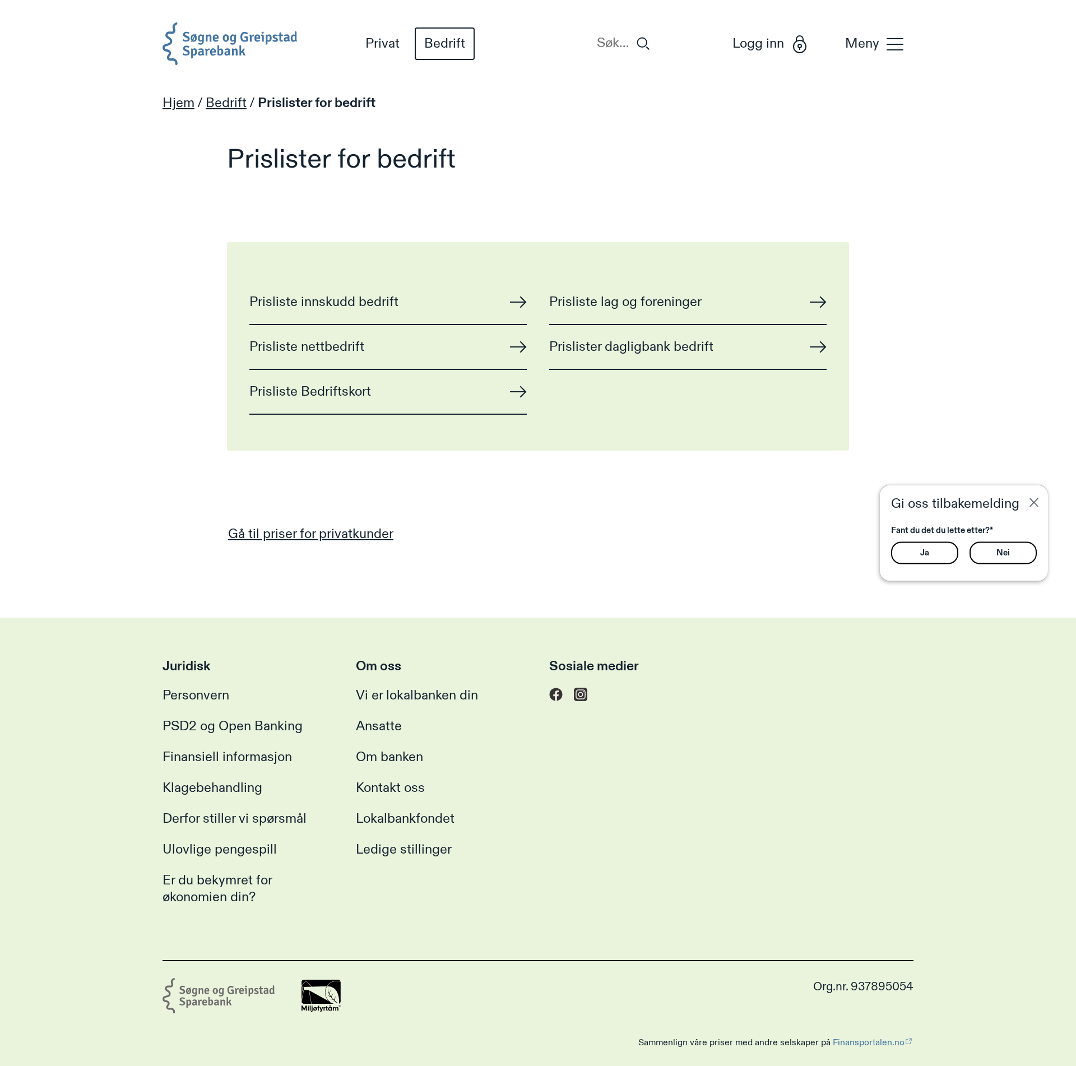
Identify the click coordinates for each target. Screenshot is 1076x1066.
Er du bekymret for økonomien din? (217, 889)
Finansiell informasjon (227, 757)
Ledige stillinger (404, 849)
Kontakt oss (390, 788)
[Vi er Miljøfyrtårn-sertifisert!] (321, 1008)
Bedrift (444, 43)
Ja (924, 552)
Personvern (196, 695)
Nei (1003, 552)
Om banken (389, 757)
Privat (382, 43)
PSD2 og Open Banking (233, 726)
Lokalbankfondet (405, 818)
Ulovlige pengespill (220, 849)
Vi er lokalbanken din (417, 695)
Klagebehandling (212, 788)
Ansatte (379, 726)
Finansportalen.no (869, 1042)
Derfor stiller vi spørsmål (235, 818)
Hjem (178, 103)
